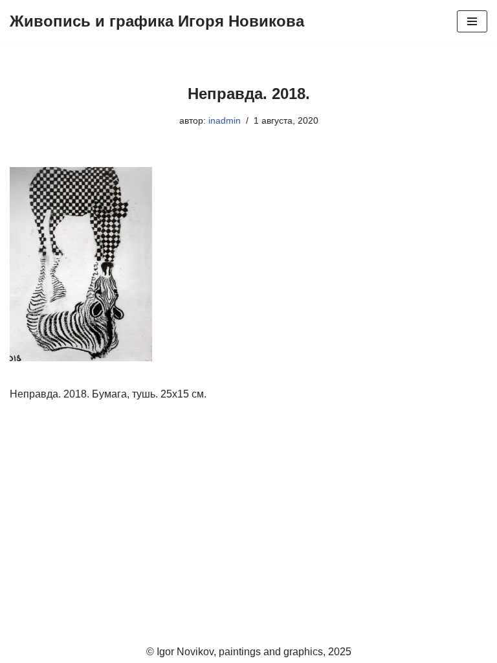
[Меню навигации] (472, 21)
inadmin (224, 120)
